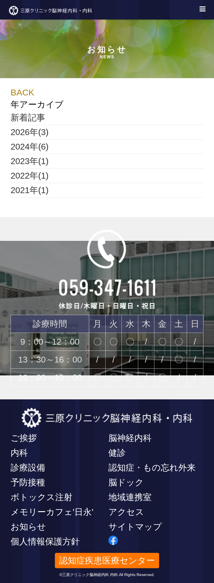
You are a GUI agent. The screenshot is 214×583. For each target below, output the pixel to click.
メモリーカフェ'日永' (52, 512)
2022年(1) (29, 176)
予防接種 (28, 482)
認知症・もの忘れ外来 (152, 467)
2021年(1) (29, 190)
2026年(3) (29, 132)
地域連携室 (130, 497)
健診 (117, 453)
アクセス (126, 512)
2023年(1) (29, 161)
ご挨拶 (24, 438)
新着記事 (28, 118)
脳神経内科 (130, 438)
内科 (19, 453)
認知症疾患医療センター (107, 560)
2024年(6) (29, 147)
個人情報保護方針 (45, 541)
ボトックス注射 (41, 497)
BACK (22, 92)
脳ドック (126, 482)
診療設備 (28, 467)
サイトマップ (135, 527)
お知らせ (28, 527)
